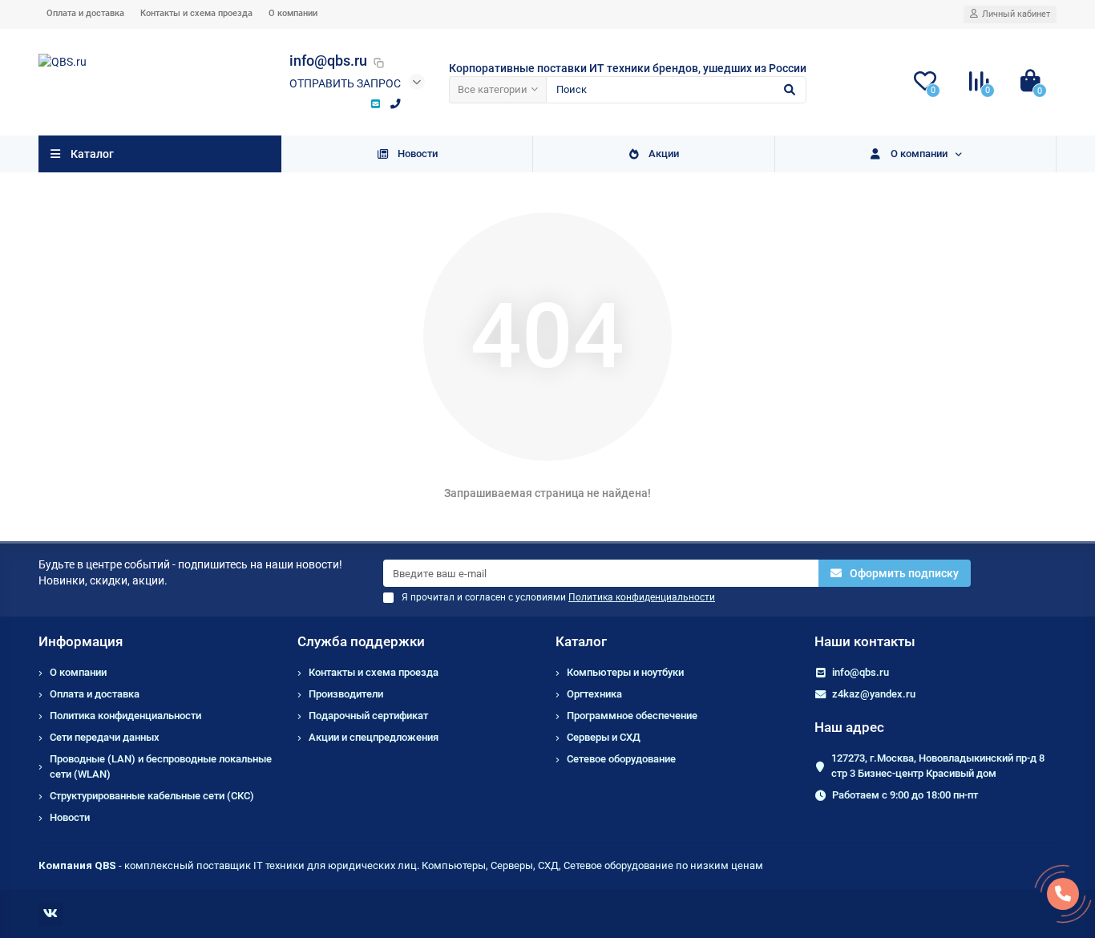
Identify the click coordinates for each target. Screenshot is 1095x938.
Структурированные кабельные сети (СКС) (152, 796)
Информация (80, 641)
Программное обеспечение (632, 716)
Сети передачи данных (105, 737)
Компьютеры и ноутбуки (625, 672)
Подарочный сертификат (368, 716)
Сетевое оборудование (621, 759)
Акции (664, 154)
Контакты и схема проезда (196, 13)
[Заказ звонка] (1063, 894)
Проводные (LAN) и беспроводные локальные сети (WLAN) (161, 766)
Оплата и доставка (85, 13)
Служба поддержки (361, 641)
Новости (418, 154)
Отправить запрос (345, 83)
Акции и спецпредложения (373, 737)
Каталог (581, 641)
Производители (346, 694)
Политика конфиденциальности (125, 716)
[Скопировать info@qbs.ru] (379, 62)
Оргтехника (594, 694)
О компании (293, 13)
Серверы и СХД (603, 737)
